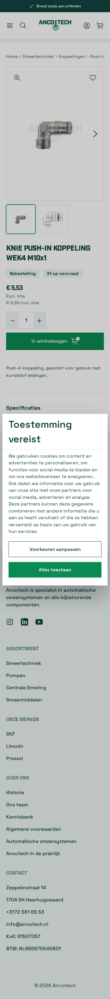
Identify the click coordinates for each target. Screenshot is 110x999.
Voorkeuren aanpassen (55, 549)
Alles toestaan (55, 570)
